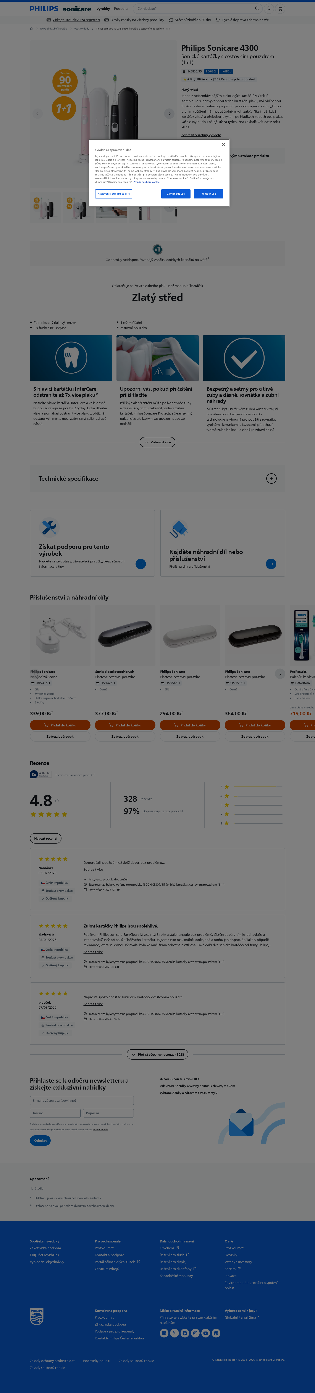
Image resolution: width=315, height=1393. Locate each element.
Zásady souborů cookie (147, 182)
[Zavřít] (223, 144)
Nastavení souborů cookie (114, 194)
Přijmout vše (208, 194)
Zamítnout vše (176, 194)
